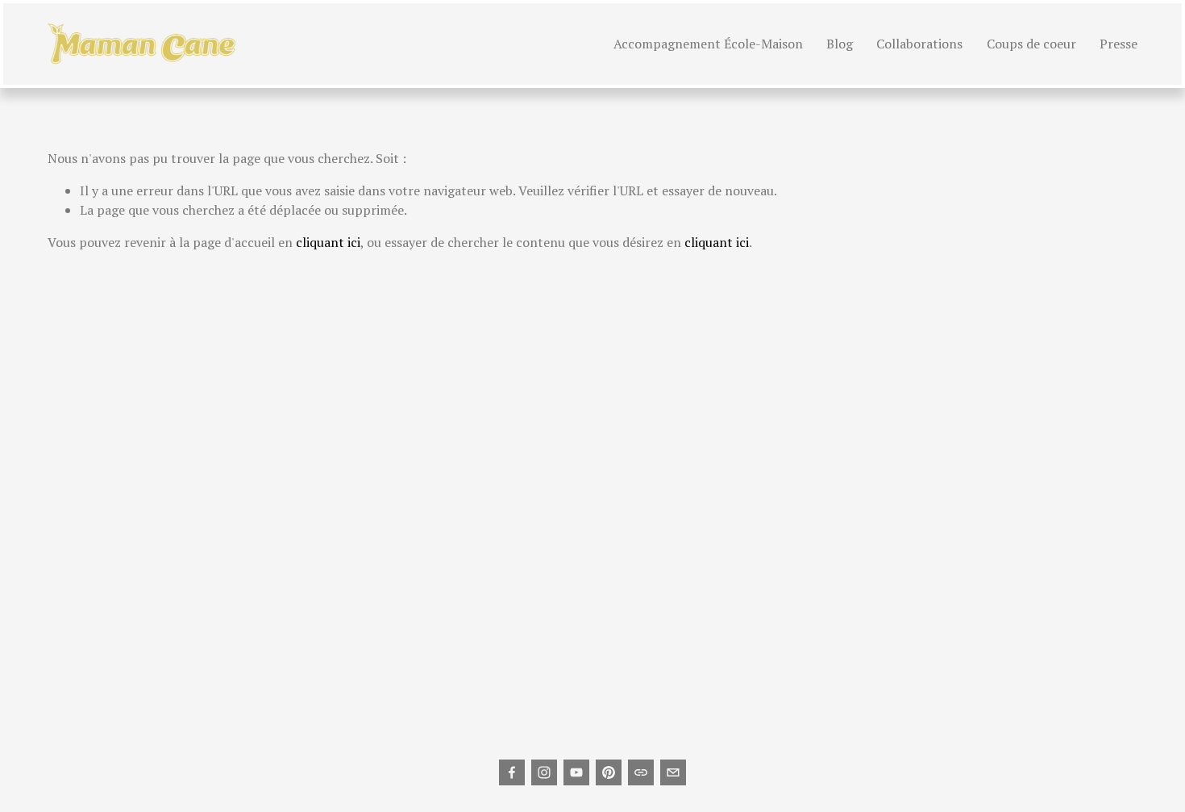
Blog (839, 43)
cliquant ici (328, 242)
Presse (1118, 43)
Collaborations (919, 43)
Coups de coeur (1031, 43)
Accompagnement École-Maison (708, 43)
